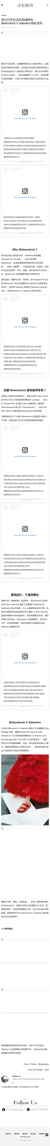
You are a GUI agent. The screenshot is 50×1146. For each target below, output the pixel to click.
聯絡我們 (25, 1133)
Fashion (3, 15)
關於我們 (8, 1133)
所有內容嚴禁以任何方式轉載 (28, 1087)
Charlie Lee (5, 27)
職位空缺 (33, 1133)
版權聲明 (41, 1133)
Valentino (20, 71)
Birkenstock (9, 71)
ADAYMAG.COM (25, 1136)
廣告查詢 (16, 1133)
